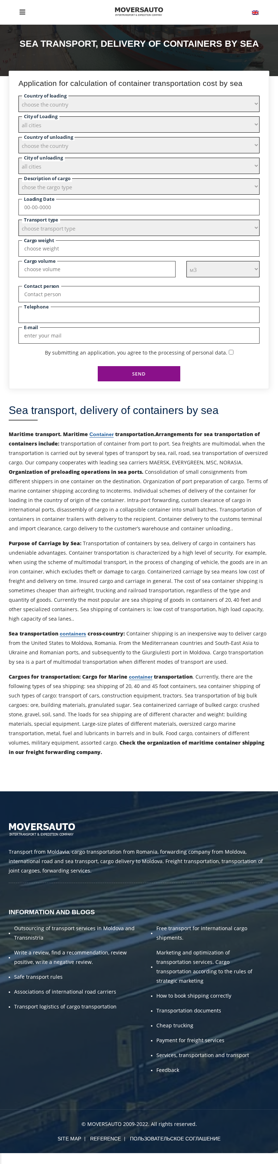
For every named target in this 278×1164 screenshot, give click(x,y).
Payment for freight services (190, 1040)
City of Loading (41, 116)
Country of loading (45, 95)
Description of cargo (47, 178)
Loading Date (39, 199)
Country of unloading (48, 137)
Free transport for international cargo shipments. (201, 933)
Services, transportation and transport (202, 1055)
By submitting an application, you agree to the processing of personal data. (136, 352)
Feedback (167, 1069)
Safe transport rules (38, 976)
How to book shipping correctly (193, 995)
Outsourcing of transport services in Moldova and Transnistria (74, 933)
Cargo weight (39, 240)
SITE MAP (69, 1139)
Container (101, 434)
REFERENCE (105, 1139)
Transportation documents (188, 1010)
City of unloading (43, 157)
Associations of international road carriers (65, 991)
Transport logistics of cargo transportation (65, 1006)
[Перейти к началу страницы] (0, 1158)
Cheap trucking (174, 1025)
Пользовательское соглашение (175, 1139)
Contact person (41, 286)
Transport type (41, 219)
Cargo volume (39, 261)
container (140, 677)
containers (73, 634)
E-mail (31, 327)
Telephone (36, 306)
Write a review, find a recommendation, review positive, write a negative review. (70, 957)
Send (139, 373)
